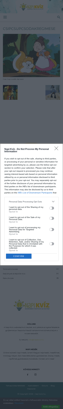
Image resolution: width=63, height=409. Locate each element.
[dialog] (31, 204)
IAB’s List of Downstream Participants (35, 192)
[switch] (51, 208)
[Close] (57, 149)
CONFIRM (18, 256)
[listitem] (31, 201)
